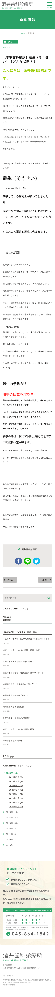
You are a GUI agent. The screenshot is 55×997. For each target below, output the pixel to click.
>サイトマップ (8, 975)
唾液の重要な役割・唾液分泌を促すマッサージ (23, 673)
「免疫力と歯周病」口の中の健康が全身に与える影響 (26, 639)
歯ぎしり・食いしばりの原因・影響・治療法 (22, 650)
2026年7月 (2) (16, 781)
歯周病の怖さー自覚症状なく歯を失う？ (20, 684)
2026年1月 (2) (16, 806)
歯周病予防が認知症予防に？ (15, 695)
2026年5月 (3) (16, 790)
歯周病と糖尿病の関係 (12, 741)
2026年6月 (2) (16, 785)
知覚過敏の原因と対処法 (13, 707)
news (9, 42)
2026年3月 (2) (16, 798)
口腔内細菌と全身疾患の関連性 (16, 718)
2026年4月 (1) (16, 794)
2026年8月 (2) (16, 777)
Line (27, 561)
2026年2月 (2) (16, 802)
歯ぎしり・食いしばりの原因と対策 (18, 729)
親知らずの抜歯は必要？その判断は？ (19, 661)
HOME (23, 33)
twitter (36, 561)
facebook (18, 561)
